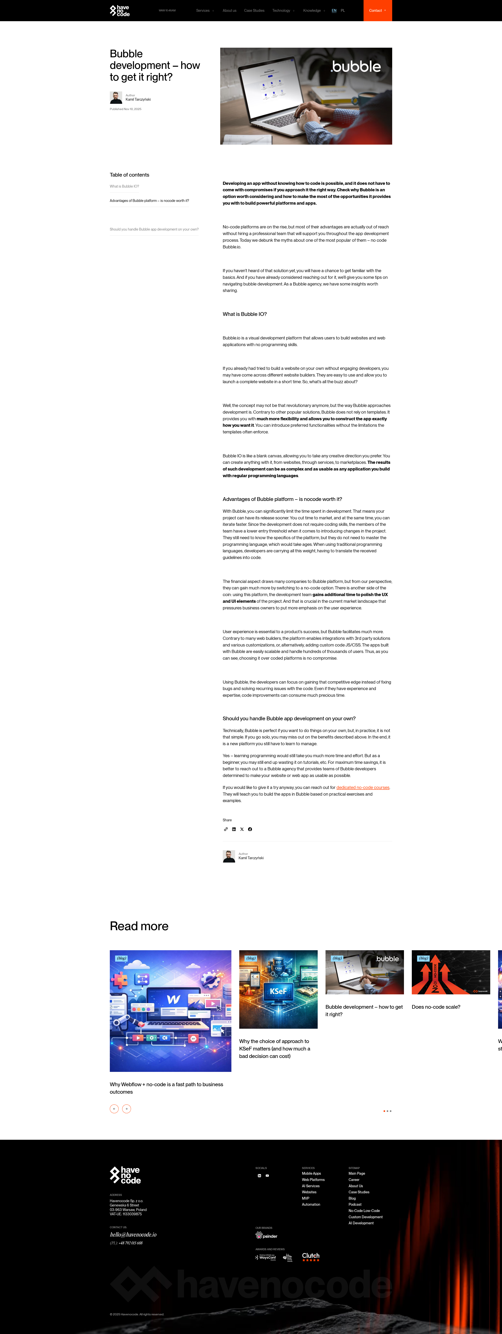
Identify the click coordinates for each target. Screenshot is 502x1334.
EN (334, 10)
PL (343, 10)
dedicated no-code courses (362, 787)
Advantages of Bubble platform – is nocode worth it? (149, 201)
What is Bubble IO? (124, 186)
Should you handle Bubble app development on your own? (154, 229)
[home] (120, 10)
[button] (205, 10)
